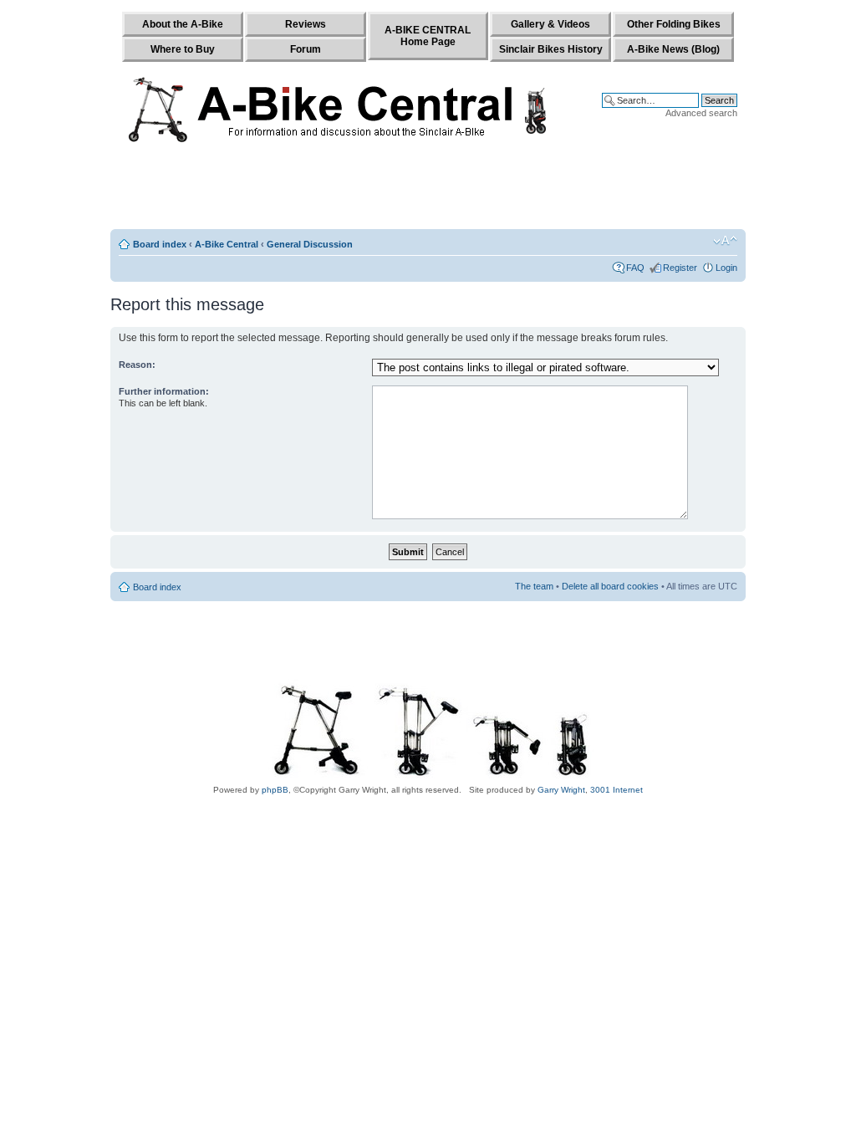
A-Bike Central (226, 244)
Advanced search (701, 113)
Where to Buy (182, 49)
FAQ (635, 268)
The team (534, 586)
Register (680, 268)
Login (726, 268)
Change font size (725, 240)
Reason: (137, 365)
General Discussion (310, 244)
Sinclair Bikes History (551, 49)
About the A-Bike (182, 24)
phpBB (275, 789)
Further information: (164, 391)
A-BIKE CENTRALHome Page (428, 36)
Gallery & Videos (550, 24)
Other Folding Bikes (674, 24)
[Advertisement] (428, 189)
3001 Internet (616, 789)
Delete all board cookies (610, 586)
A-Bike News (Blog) (673, 49)
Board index (159, 244)
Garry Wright (561, 789)
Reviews (305, 24)
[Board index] (341, 106)
